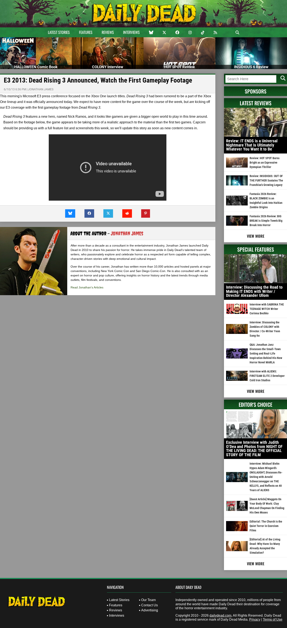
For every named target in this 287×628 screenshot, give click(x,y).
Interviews (131, 32)
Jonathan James (40, 89)
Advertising (149, 610)
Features (85, 32)
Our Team (148, 600)
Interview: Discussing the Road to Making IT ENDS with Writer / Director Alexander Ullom (254, 291)
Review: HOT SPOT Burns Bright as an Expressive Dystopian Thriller (264, 162)
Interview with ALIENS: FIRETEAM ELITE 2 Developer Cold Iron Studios (267, 376)
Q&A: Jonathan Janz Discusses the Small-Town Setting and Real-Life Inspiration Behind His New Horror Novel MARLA (266, 353)
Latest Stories (59, 32)
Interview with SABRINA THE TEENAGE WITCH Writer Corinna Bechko (267, 309)
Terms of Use (272, 619)
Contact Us (149, 605)
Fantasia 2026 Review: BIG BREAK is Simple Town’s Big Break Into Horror (266, 221)
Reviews (108, 32)
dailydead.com (220, 615)
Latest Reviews (255, 103)
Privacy (254, 619)
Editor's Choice (255, 404)
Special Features (255, 249)
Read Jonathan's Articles (87, 287)
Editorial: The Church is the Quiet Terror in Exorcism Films (266, 526)
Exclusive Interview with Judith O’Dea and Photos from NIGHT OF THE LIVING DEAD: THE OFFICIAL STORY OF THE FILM (254, 448)
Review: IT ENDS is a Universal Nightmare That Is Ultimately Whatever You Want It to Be (252, 145)
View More (255, 236)
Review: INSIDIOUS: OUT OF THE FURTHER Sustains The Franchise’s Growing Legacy (266, 180)
